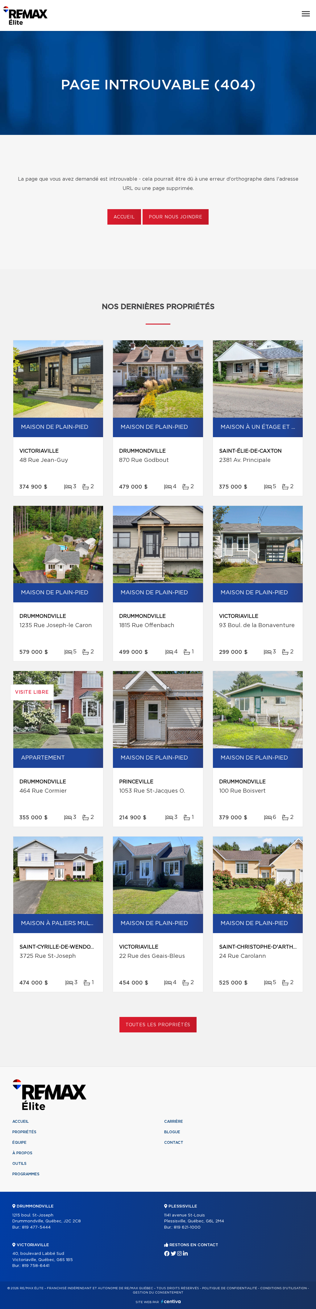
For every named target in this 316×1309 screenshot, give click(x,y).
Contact (173, 1142)
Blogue (172, 1132)
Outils (19, 1163)
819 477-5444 (36, 1227)
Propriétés (24, 1132)
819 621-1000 (187, 1227)
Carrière (173, 1121)
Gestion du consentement (158, 1292)
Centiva (171, 1301)
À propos (22, 1153)
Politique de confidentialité (229, 1288)
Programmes (26, 1174)
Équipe (19, 1142)
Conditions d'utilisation (283, 1288)
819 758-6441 (35, 1266)
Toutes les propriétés (158, 1025)
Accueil (124, 217)
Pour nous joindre (175, 217)
